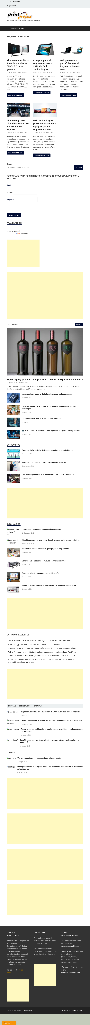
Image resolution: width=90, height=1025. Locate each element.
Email (9, 185)
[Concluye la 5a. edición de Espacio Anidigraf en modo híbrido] (13, 450)
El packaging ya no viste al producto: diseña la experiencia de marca (45, 379)
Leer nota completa (14, 94)
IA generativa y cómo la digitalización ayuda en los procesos (47, 394)
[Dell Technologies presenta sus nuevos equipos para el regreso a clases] (45, 110)
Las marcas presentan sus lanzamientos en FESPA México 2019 (48, 475)
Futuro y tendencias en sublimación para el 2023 (42, 529)
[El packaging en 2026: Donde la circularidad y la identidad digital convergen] (13, 407)
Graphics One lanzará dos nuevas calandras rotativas (44, 561)
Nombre (10, 192)
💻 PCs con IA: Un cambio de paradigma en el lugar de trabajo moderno (52, 431)
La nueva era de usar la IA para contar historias (41, 419)
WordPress (72, 1010)
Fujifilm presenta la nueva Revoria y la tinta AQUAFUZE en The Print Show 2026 (39, 641)
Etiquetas (38, 706)
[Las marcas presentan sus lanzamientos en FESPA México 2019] (13, 475)
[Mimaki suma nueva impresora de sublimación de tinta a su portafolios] (13, 540)
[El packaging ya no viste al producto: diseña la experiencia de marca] (45, 330)
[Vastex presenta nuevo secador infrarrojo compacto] (11, 758)
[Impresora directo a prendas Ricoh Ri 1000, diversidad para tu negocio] (13, 712)
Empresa (10, 200)
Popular (12, 706)
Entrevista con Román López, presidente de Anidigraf (44, 462)
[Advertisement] (23, 253)
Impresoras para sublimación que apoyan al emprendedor (46, 549)
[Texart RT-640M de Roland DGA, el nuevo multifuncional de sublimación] (13, 721)
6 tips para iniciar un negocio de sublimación (40, 573)
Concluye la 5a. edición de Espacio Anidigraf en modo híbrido (47, 450)
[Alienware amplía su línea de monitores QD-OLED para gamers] (18, 49)
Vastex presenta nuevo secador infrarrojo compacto (39, 758)
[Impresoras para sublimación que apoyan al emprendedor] (13, 549)
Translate (24, 234)
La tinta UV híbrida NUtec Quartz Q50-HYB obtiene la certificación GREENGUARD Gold (42, 656)
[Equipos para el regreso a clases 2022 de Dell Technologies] (45, 49)
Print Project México (26, 1010)
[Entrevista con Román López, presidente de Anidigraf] (13, 463)
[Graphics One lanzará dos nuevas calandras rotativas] (13, 561)
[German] (10, 228)
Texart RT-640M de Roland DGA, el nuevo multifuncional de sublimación (52, 720)
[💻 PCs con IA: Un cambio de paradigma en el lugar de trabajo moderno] (13, 431)
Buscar (10, 164)
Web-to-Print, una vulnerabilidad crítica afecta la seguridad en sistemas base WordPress (42, 652)
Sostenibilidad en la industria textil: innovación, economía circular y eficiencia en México (42, 648)
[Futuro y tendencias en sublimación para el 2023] (13, 529)
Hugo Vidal (23, 72)
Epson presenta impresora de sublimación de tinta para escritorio (49, 585)
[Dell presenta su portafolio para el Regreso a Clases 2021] (71, 49)
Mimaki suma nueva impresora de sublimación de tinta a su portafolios (51, 540)
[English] (8, 228)
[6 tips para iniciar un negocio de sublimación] (13, 573)
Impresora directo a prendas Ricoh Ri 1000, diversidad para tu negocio (50, 712)
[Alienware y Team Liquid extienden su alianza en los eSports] (18, 110)
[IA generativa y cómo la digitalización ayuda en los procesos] (13, 394)
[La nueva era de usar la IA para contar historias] (13, 419)
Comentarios (24, 706)
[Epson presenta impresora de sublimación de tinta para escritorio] (13, 586)
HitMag (80, 1010)
